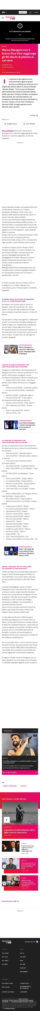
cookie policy (24, 983)
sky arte (5, 964)
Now (21, 960)
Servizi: (22, 949)
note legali (6, 987)
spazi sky (23, 968)
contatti (31, 1001)
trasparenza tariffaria (16, 1001)
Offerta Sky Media (8, 992)
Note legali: (5, 979)
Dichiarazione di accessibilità (25, 987)
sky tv (22, 953)
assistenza (25, 1001)
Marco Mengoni (8, 131)
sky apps (23, 957)
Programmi (24, 971)
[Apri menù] (2, 18)
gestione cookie (7, 983)
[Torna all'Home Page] (10, 18)
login (36, 12)
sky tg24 (5, 957)
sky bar (22, 964)
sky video (5, 960)
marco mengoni (9, 786)
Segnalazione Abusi (10, 1008)
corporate (23, 992)
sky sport (5, 953)
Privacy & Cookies (13, 1000)
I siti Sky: (4, 949)
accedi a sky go (30, 942)
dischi (23, 786)
